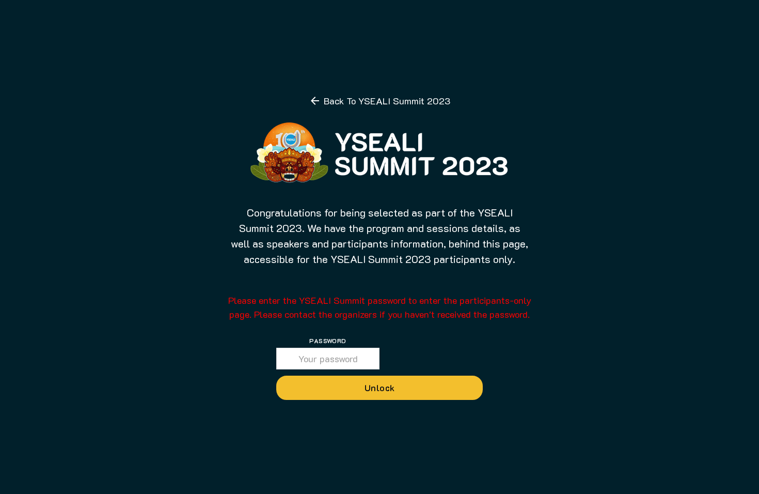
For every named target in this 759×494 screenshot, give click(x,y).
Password (327, 340)
